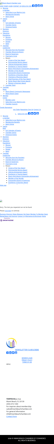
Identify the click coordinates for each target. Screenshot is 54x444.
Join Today (16, 109)
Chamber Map (28, 394)
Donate (8, 41)
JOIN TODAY (4, 6)
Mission (8, 37)
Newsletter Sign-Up (26, 109)
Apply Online (10, 16)
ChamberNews (6, 88)
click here (8, 211)
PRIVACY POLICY (27, 360)
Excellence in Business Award (18, 75)
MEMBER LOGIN (27, 358)
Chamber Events (11, 25)
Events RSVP (28, 371)
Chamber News (28, 388)
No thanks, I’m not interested (27, 322)
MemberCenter (5, 97)
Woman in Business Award (17, 83)
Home (44, 216)
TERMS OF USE (27, 362)
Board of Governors (12, 54)
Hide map (3, 185)
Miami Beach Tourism (28, 378)
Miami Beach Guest (12, 94)
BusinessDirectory (6, 30)
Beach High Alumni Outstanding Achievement (23, 69)
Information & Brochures (33, 216)
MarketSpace (4, 216)
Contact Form (11, 416)
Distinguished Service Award (17, 62)
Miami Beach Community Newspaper (18, 91)
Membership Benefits (13, 14)
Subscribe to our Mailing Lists (15, 12)
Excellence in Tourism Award (17, 66)
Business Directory (6, 214)
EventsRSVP (5, 20)
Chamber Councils (11, 104)
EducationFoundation (6, 34)
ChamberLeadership (6, 47)
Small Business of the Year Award (19, 79)
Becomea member (6, 9)
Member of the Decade (16, 71)
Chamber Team (11, 85)
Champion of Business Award (18, 77)
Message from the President (15, 50)
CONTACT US (17, 6)
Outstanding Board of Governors (19, 73)
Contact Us (37, 109)
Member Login (10, 100)
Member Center (28, 391)
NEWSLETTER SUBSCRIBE (27, 349)
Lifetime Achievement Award (17, 64)
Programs (9, 39)
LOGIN (10, 6)
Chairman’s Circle (11, 56)
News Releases (18, 214)
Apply (7, 44)
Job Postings (13, 216)
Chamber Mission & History (15, 52)
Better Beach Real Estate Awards (19, 81)
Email (10, 293)
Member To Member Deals (39, 214)
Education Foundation (28, 382)
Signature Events (11, 27)
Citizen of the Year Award (16, 60)
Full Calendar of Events (13, 23)
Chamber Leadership (28, 385)
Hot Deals (26, 214)
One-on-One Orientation (28, 364)
